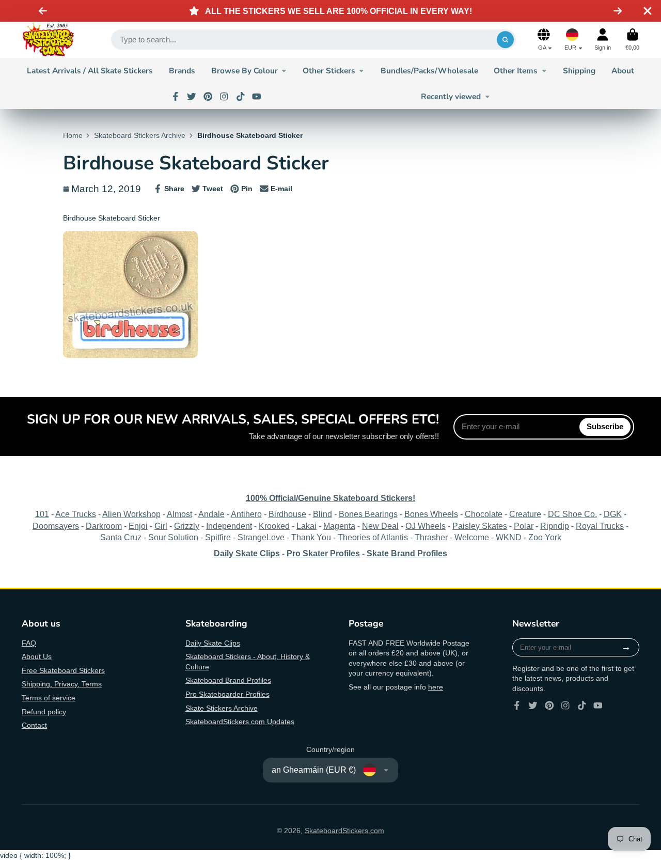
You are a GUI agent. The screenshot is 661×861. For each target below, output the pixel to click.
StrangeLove (261, 537)
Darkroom (104, 525)
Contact (34, 725)
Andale (211, 514)
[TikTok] (240, 96)
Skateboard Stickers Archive (139, 135)
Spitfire (218, 537)
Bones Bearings (368, 514)
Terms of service (48, 698)
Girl (160, 525)
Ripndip (554, 525)
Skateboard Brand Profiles (228, 680)
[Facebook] (175, 96)
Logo (48, 40)
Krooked (274, 525)
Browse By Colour (244, 70)
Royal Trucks (600, 525)
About (622, 70)
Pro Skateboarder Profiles (227, 694)
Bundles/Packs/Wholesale (429, 70)
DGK (613, 514)
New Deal (380, 525)
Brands (182, 70)
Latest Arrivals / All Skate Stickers (90, 70)
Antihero (246, 514)
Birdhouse (287, 514)
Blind (322, 514)
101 (42, 514)
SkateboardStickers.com (344, 830)
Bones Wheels (431, 514)
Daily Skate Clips (212, 643)
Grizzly (186, 525)
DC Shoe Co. (572, 514)
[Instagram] (224, 96)
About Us (37, 656)
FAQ (29, 643)
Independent (229, 525)
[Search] (505, 40)
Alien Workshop (131, 514)
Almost (179, 514)
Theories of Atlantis (373, 537)
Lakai (306, 525)
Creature (525, 514)
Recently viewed (451, 96)
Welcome (471, 537)
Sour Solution (173, 537)
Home (73, 135)
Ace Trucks (75, 514)
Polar (523, 525)
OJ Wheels (425, 525)
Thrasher (431, 537)
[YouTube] (256, 96)
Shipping (579, 70)
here (435, 687)
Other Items (516, 70)
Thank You (311, 537)
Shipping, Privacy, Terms (62, 684)
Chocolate (483, 514)
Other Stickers (329, 70)
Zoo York (544, 537)
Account (602, 39)
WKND (509, 537)
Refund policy (44, 712)
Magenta (339, 525)
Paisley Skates (479, 525)
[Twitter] (191, 96)
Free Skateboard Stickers (63, 670)
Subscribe (605, 426)
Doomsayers (56, 525)
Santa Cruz (120, 537)
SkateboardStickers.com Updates (239, 721)
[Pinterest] (208, 96)
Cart (632, 39)
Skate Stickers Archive (221, 708)
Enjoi (138, 525)
